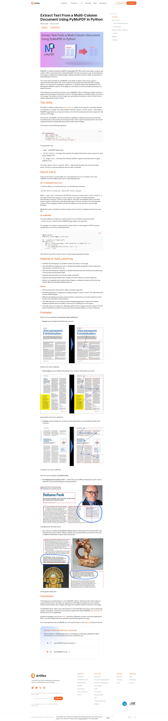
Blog (130, 676)
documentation (95, 611)
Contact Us (131, 3)
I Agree (108, 717)
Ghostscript (81, 689)
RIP (95, 698)
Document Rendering (101, 683)
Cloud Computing (99, 701)
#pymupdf (88, 622)
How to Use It (115, 20)
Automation (98, 692)
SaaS (96, 689)
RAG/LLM (97, 676)
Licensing (119, 680)
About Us (119, 676)
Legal (118, 683)
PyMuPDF (80, 676)
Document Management (102, 680)
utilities (64, 616)
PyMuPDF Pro (81, 683)
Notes (115, 33)
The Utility (114, 17)
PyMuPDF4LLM (82, 680)
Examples (114, 36)
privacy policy (83, 718)
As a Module (117, 26)
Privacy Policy (34, 705)
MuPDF (79, 686)
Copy (99, 131)
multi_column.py (68, 107)
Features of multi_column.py (120, 30)
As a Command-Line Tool (121, 23)
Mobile (96, 704)
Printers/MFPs (98, 695)
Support (131, 683)
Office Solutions (82, 692)
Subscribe (58, 698)
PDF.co (79, 695)
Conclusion (115, 40)
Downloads (120, 3)
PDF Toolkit (98, 686)
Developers (132, 680)
